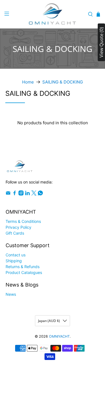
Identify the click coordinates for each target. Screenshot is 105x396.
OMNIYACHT (59, 336)
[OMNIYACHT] (52, 14)
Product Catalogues (24, 272)
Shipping (14, 260)
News (11, 294)
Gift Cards (15, 233)
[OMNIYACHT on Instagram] (21, 194)
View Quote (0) (101, 42)
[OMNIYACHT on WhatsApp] (40, 194)
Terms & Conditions (23, 221)
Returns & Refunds (22, 266)
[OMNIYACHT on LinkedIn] (27, 194)
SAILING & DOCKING (62, 82)
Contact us (15, 254)
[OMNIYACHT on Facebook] (14, 194)
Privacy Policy (18, 227)
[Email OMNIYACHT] (8, 194)
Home (28, 82)
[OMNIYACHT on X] (33, 194)
